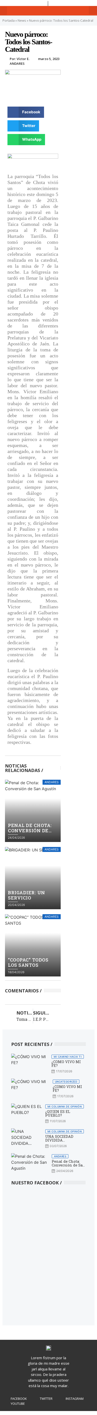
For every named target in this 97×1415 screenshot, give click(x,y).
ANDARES (17, 63)
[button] (3, 11)
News (22, 20)
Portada (8, 20)
